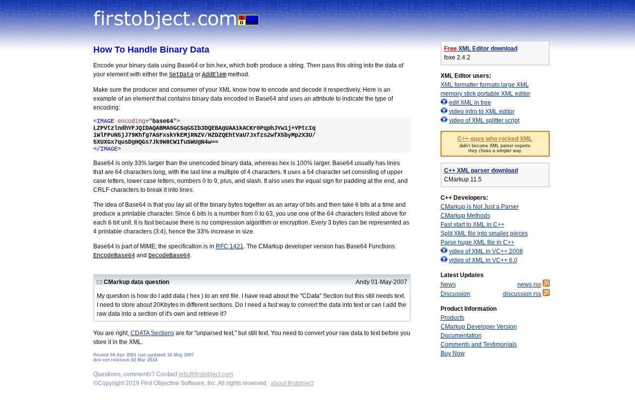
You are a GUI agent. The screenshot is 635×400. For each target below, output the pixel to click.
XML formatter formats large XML (485, 84)
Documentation (461, 335)
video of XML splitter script (484, 120)
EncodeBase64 (114, 255)
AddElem (214, 74)
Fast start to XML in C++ (473, 224)
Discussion (455, 293)
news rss (529, 284)
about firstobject (292, 383)
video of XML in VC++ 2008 (486, 251)
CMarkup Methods (465, 215)
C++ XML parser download (481, 170)
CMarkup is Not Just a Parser (480, 206)
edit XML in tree (470, 102)
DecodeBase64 (169, 255)
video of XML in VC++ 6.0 (483, 260)
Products (452, 317)
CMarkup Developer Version (479, 326)
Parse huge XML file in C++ (477, 242)
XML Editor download (480, 48)
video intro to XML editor (481, 111)
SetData (181, 74)
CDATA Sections (152, 333)
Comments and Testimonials (479, 344)
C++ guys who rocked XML (494, 138)
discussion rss (522, 293)
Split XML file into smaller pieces (484, 233)
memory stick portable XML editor (485, 93)
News (448, 284)
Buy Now (453, 353)
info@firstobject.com (206, 374)
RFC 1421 (230, 246)
